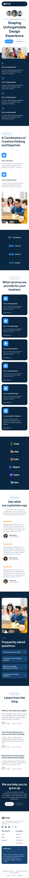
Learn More (6, 313)
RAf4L (8, 723)
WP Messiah (15, 873)
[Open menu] (25, 4)
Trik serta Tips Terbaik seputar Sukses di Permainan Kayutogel (13, 733)
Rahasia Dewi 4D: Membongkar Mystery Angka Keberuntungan (13, 757)
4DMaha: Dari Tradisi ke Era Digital (14, 711)
